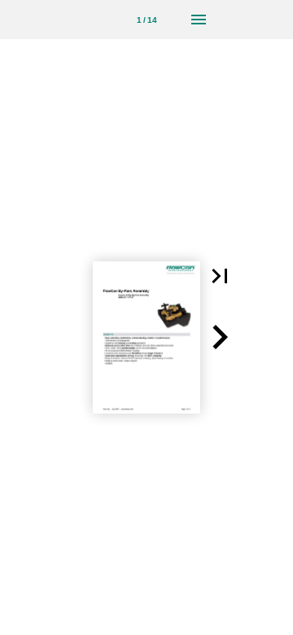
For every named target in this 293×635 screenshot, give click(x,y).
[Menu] (198, 19)
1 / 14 (147, 19)
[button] (219, 276)
